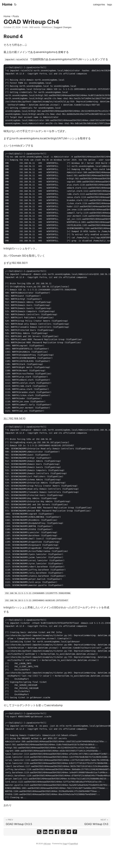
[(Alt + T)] (15, 4)
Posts (16, 16)
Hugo (65, 843)
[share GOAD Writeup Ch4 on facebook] (57, 832)
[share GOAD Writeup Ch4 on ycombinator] (75, 832)
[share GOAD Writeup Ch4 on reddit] (51, 832)
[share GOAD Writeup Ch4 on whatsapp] (63, 832)
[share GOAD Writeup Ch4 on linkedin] (45, 832)
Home (7, 4)
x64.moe (47, 843)
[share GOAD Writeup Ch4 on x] (39, 832)
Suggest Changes (62, 27)
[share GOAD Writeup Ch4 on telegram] (69, 832)
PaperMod (73, 843)
